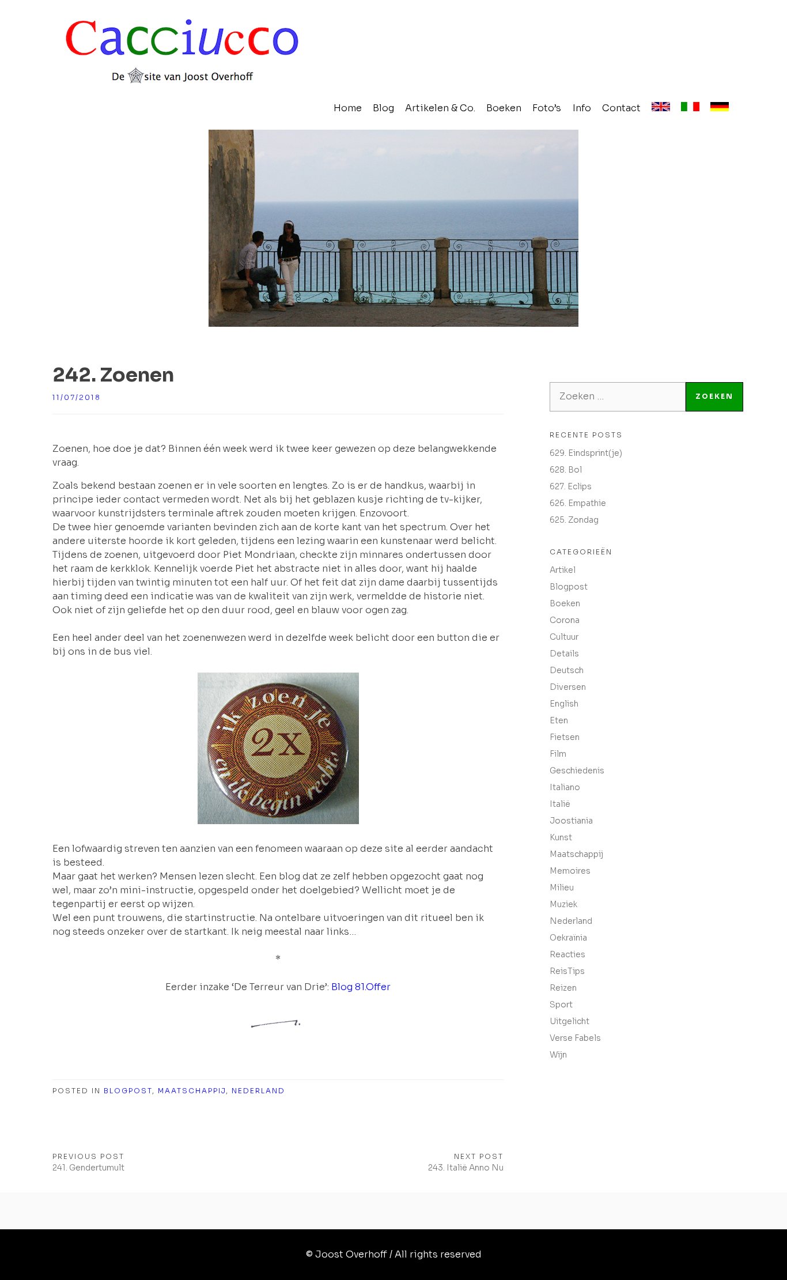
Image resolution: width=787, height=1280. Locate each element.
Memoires (570, 871)
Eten (559, 720)
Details (564, 653)
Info (582, 108)
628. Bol (566, 470)
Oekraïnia (568, 937)
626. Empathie (578, 503)
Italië (560, 804)
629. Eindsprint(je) (586, 453)
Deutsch (567, 670)
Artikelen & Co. (440, 108)
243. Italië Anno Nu (466, 1167)
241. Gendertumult (88, 1167)
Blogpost (128, 1090)
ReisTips (567, 971)
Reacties (567, 954)
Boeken (503, 108)
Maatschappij (192, 1090)
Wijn (558, 1054)
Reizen (563, 988)
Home (348, 108)
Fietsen (565, 737)
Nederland (258, 1090)
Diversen (568, 687)
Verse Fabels (575, 1038)
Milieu (562, 887)
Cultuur (564, 637)
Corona (565, 620)
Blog (383, 108)
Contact (621, 108)
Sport (561, 1004)
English (564, 703)
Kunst (561, 837)
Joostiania (571, 820)
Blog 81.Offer (361, 987)
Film (558, 754)
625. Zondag (574, 520)
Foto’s (546, 108)
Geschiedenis (577, 770)
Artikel (563, 570)
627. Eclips (571, 486)
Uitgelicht (569, 1021)
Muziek (563, 904)
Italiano (565, 787)
